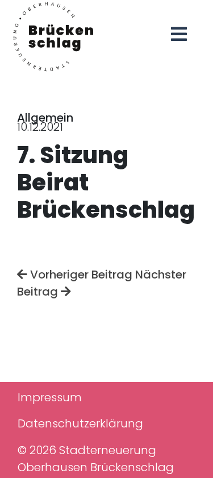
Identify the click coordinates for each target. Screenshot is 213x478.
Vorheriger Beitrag (79, 274)
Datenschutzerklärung (80, 423)
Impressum (50, 397)
